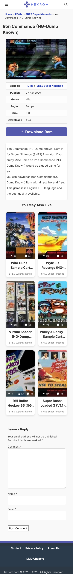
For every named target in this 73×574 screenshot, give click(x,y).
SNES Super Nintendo (38, 14)
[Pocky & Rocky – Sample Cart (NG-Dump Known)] (52, 313)
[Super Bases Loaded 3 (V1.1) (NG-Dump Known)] (52, 382)
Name (12, 493)
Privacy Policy (34, 548)
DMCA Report (35, 558)
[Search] (66, 4)
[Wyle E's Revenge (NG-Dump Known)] (52, 244)
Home (8, 14)
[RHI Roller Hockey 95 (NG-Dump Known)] (20, 382)
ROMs (18, 14)
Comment (15, 446)
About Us (54, 548)
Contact (16, 548)
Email (12, 509)
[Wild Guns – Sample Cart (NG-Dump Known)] (20, 244)
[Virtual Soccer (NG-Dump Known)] (20, 313)
